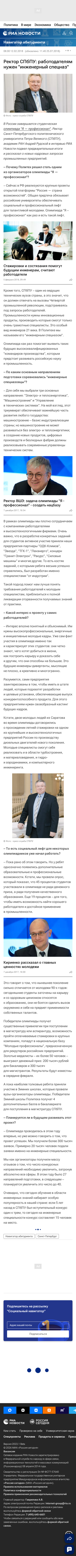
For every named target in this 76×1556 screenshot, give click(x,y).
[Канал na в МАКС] (10, 1410)
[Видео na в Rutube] (62, 1410)
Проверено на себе (30, 1430)
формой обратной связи (36, 1510)
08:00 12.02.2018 (13, 51)
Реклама (29, 1436)
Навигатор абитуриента (19, 1236)
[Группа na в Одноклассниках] (49, 1410)
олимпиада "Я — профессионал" (27, 129)
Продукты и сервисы (52, 1436)
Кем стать (10, 1430)
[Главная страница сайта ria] (21, 33)
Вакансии (9, 1451)
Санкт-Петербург (47, 1236)
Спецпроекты (12, 1436)
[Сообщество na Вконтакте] (36, 1410)
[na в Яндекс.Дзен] (23, 1410)
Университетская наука (60, 1430)
